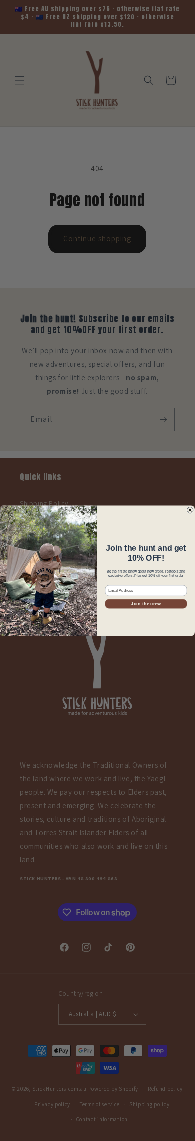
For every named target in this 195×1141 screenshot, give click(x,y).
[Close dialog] (190, 510)
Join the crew (146, 603)
